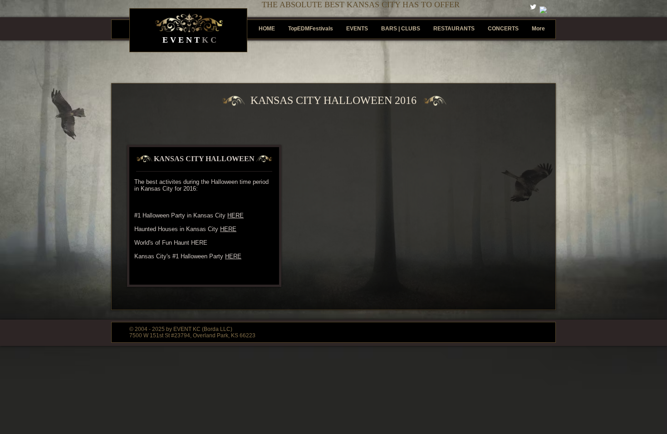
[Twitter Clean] (533, 6)
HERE (235, 215)
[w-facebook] (543, 10)
